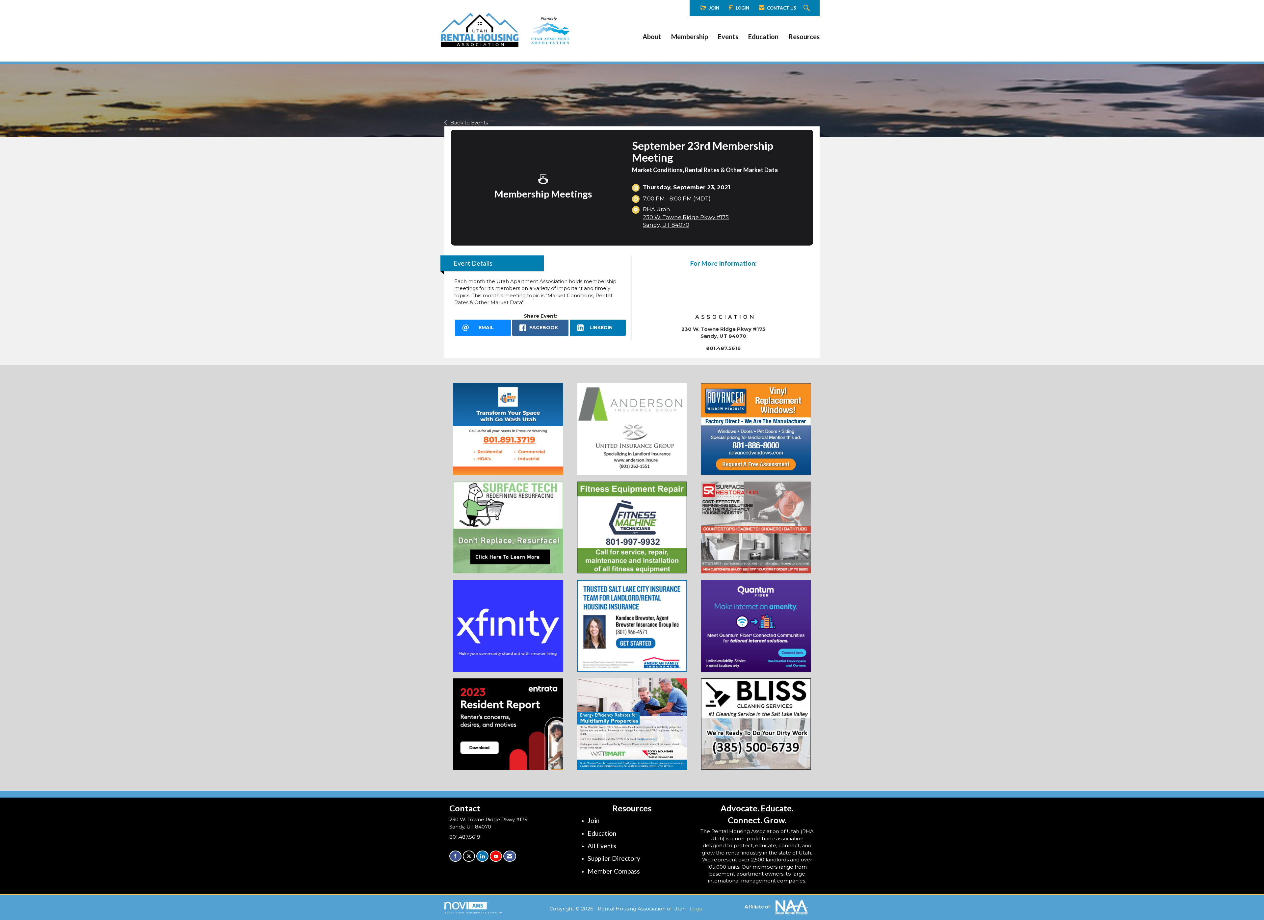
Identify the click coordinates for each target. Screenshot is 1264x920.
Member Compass (614, 871)
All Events (602, 846)
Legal (696, 909)
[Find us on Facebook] (455, 856)
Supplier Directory (614, 858)
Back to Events (469, 122)
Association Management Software (473, 912)
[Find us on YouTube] (496, 856)
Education (763, 36)
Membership (689, 36)
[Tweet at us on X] (469, 856)
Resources (804, 36)
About (652, 36)
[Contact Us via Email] (509, 856)
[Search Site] (807, 8)
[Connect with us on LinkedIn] (482, 856)
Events (728, 36)
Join (593, 820)
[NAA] (792, 906)
